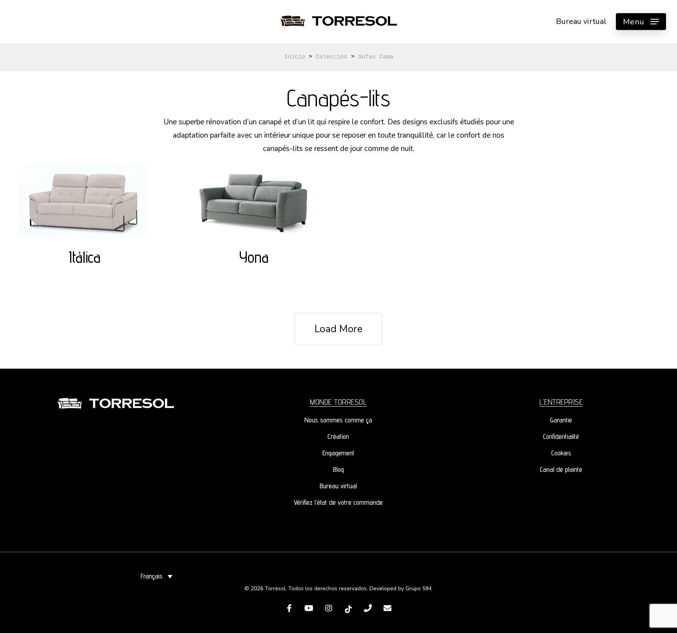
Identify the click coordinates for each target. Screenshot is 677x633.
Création (338, 436)
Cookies (561, 453)
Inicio (294, 57)
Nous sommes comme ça (338, 420)
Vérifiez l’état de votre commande (338, 502)
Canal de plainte (561, 469)
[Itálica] (84, 202)
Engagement (338, 453)
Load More (339, 329)
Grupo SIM (418, 588)
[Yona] (253, 202)
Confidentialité (561, 436)
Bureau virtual (338, 486)
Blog (338, 469)
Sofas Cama (375, 57)
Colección (332, 57)
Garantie (561, 420)
